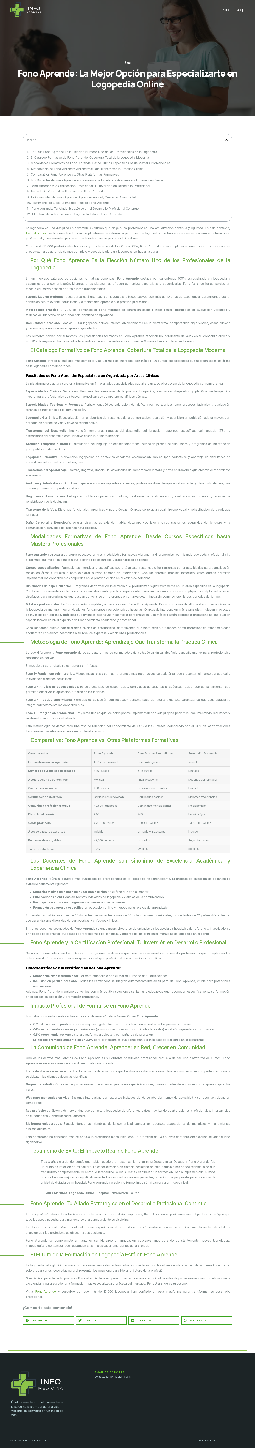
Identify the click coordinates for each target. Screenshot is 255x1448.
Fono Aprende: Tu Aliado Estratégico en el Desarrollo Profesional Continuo (85, 208)
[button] (226, 139)
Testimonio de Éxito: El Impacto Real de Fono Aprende (70, 203)
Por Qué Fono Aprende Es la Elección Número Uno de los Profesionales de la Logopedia (93, 152)
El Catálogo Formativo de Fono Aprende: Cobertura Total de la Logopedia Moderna (90, 157)
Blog (240, 10)
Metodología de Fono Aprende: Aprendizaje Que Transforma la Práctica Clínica (87, 169)
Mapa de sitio (207, 1440)
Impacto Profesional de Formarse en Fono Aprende (68, 191)
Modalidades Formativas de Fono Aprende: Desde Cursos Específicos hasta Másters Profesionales (100, 163)
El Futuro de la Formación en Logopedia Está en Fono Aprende (77, 214)
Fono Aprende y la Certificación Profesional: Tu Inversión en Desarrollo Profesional (90, 186)
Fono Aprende (36, 233)
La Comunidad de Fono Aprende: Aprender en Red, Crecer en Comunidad (83, 197)
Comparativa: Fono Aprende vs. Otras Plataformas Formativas (75, 174)
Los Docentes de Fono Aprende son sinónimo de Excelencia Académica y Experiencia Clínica (97, 180)
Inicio (225, 10)
